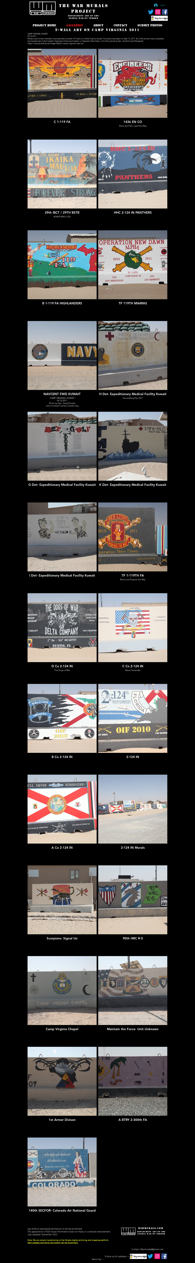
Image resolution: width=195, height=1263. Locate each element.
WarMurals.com (150, 1228)
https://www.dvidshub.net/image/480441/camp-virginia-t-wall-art (56, 43)
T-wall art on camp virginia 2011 (97, 30)
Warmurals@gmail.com (151, 1249)
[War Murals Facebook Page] (165, 12)
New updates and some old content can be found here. (53, 1242)
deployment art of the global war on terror (83, 17)
